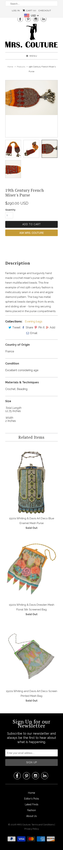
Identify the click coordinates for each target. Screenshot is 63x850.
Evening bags (33, 321)
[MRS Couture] (31, 37)
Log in (16, 10)
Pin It (41, 327)
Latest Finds (31, 804)
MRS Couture (23, 824)
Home (31, 792)
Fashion (31, 810)
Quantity (10, 209)
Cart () (31, 10)
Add (52, 327)
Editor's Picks (31, 798)
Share (29, 327)
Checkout (44, 10)
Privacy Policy (31, 828)
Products (21, 66)
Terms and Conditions (42, 824)
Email (33, 333)
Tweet (16, 327)
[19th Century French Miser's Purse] (31, 97)
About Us (31, 816)
